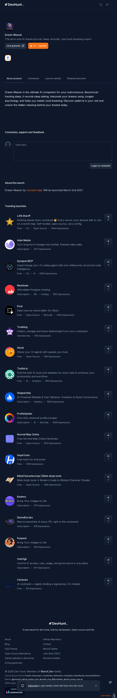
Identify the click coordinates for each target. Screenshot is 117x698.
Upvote (40, 45)
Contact (47, 644)
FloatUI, (28, 675)
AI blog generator (14, 663)
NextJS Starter (50, 648)
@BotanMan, (58, 679)
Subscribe (33, 686)
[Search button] (100, 4)
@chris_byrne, (70, 679)
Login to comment (100, 165)
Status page (10, 683)
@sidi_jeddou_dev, (31, 679)
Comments (33, 78)
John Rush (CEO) (51, 653)
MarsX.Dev (47, 671)
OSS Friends (11, 648)
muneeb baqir (35, 190)
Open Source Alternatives (18, 653)
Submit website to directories (19, 658)
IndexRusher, (79, 675)
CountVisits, (48, 675)
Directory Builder (51, 658)
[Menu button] (107, 4)
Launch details (53, 78)
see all (80, 679)
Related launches (76, 78)
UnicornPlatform (92, 675)
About (8, 639)
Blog (7, 644)
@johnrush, (17, 679)
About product (14, 78)
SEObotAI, (58, 675)
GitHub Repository (52, 639)
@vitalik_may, (46, 679)
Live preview (13, 45)
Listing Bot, (68, 675)
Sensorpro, (37, 675)
